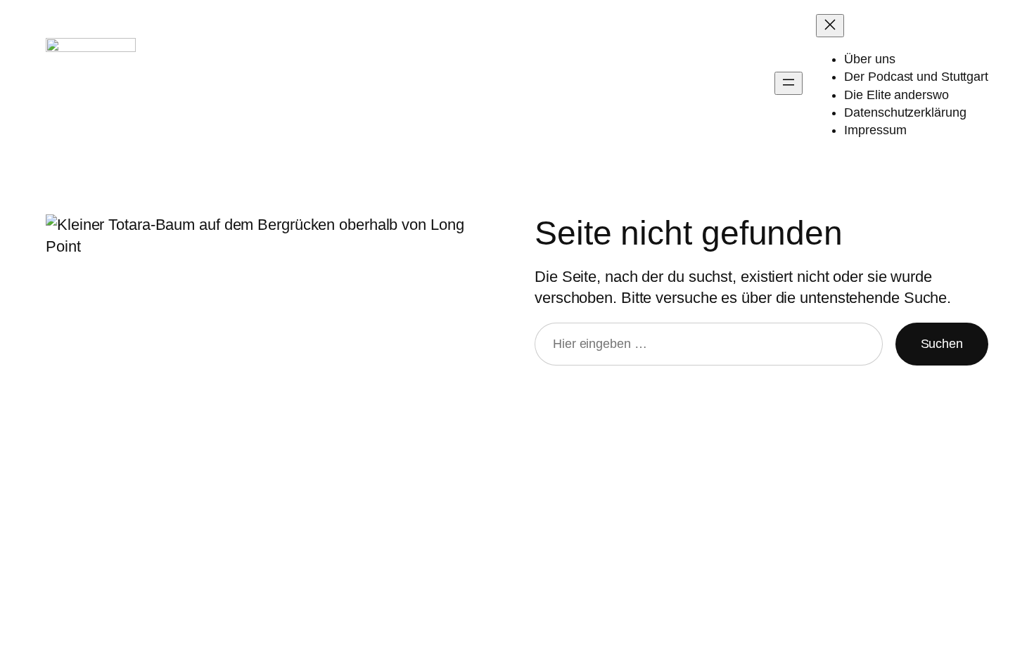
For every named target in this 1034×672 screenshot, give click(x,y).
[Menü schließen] (830, 25)
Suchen (942, 344)
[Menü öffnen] (788, 83)
